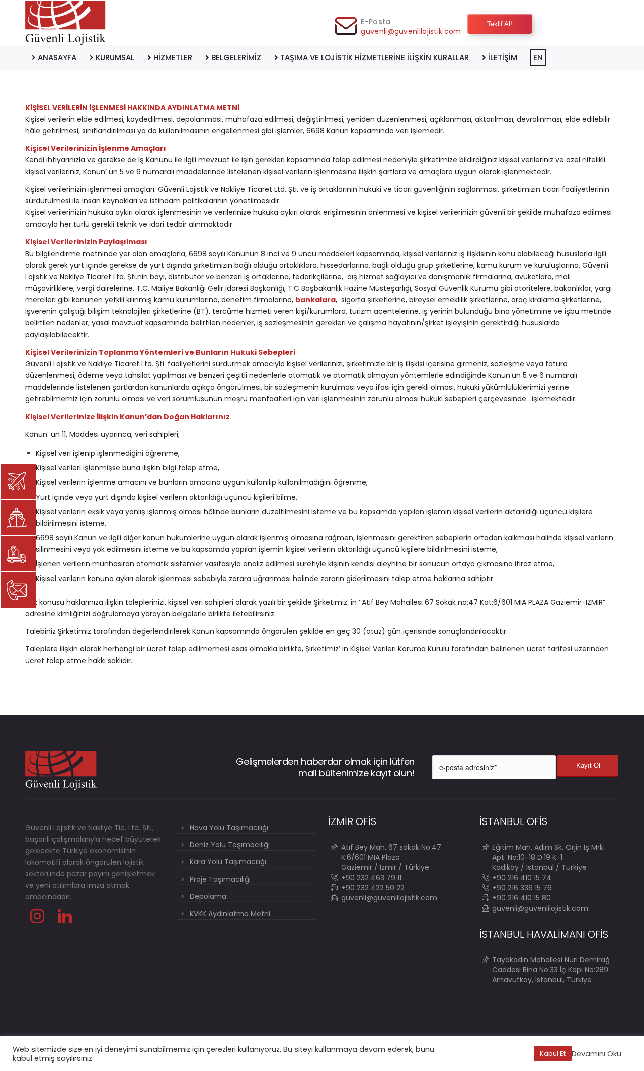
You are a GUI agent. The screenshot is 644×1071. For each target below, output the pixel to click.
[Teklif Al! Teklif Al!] (467, 13)
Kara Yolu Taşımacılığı (228, 862)
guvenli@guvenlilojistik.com (411, 31)
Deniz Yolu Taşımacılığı (230, 845)
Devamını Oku (596, 1053)
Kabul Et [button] (553, 1053)
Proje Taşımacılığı (220, 879)
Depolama (208, 896)
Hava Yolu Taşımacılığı (229, 827)
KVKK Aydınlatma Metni (230, 914)
